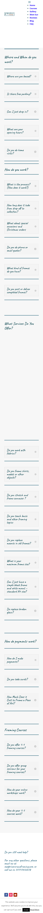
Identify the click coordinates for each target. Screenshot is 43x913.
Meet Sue (34, 14)
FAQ (31, 24)
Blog (32, 21)
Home (32, 5)
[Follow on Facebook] (6, 895)
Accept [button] (26, 910)
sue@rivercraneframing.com (18, 867)
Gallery (33, 11)
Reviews (33, 17)
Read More (34, 910)
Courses (33, 8)
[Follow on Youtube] (15, 895)
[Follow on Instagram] (11, 895)
